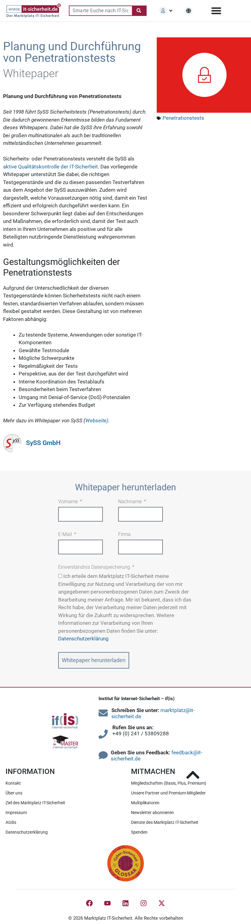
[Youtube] (107, 903)
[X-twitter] (161, 903)
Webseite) (96, 420)
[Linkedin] (125, 903)
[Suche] (139, 11)
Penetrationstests (183, 118)
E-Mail (65, 534)
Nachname (130, 501)
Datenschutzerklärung (83, 638)
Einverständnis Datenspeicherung (94, 567)
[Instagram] (143, 903)
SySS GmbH (42, 443)
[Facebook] (89, 903)
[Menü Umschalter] (216, 10)
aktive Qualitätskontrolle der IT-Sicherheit (50, 167)
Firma (124, 534)
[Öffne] (170, 10)
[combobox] (100, 11)
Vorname (68, 501)
